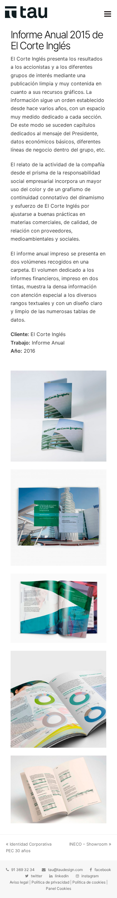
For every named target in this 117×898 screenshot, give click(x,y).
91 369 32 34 (23, 869)
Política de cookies (88, 882)
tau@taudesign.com (65, 869)
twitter (36, 876)
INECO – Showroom (88, 844)
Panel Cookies (58, 888)
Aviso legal (19, 882)
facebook (103, 869)
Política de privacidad (50, 882)
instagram (90, 876)
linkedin (62, 876)
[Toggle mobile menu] (107, 14)
